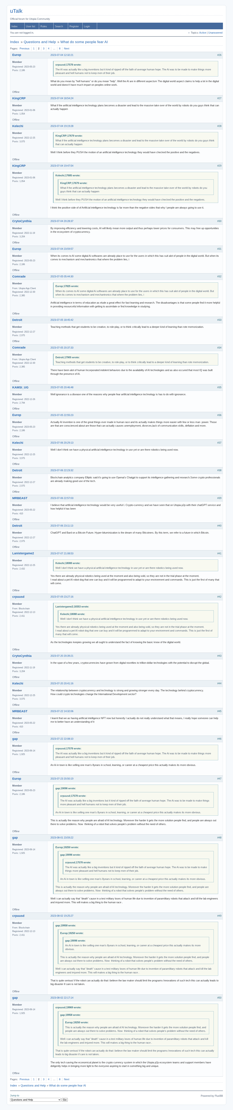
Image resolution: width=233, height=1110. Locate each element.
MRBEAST (19, 498)
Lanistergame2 (23, 553)
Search (59, 26)
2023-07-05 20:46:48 (61, 387)
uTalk (16, 11)
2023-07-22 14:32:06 (61, 711)
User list (30, 26)
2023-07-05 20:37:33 (61, 347)
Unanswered (215, 32)
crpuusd (18, 596)
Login (87, 26)
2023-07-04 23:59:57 (61, 249)
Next (66, 48)
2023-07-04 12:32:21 (61, 55)
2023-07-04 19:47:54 (61, 165)
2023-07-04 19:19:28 (61, 126)
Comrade (19, 276)
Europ (16, 55)
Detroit (17, 320)
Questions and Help (40, 42)
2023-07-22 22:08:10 (61, 738)
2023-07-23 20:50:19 (61, 778)
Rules (43, 26)
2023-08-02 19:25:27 (61, 915)
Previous (25, 48)
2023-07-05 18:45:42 (61, 320)
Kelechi (17, 126)
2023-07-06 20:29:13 (61, 442)
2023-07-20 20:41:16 (61, 683)
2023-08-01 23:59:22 (61, 837)
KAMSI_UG (20, 387)
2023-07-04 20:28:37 (61, 221)
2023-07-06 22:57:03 (61, 498)
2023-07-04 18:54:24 (61, 98)
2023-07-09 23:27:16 (61, 596)
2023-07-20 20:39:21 (61, 655)
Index (14, 26)
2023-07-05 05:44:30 (61, 276)
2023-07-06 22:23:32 (61, 470)
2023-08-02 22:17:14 (61, 997)
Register (74, 26)
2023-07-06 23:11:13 (61, 525)
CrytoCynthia (22, 221)
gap (15, 739)
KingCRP (19, 98)
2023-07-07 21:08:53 (61, 553)
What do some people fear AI (84, 42)
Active (202, 32)
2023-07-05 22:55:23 (61, 415)
